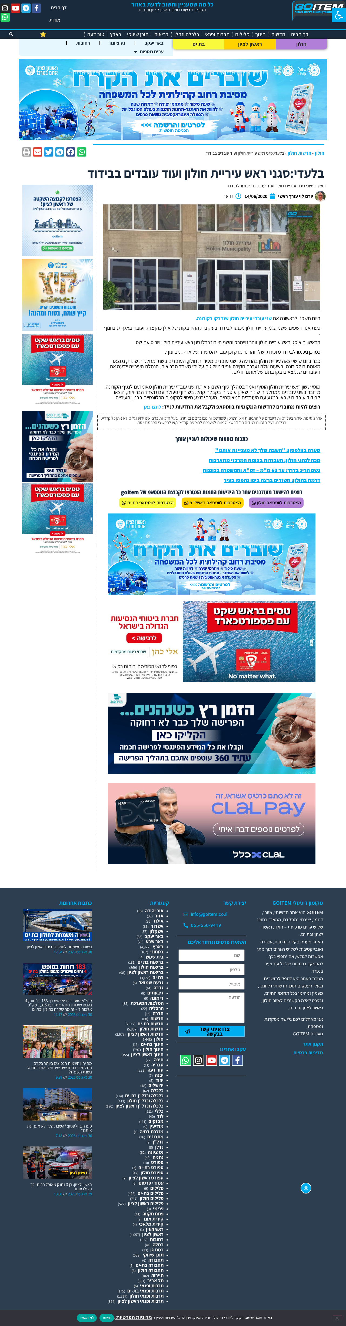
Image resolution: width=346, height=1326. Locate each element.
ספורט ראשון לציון (146, 1178)
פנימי (158, 1208)
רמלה (158, 1244)
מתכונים (155, 1136)
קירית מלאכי (151, 1224)
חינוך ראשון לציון (147, 1054)
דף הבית (59, 7)
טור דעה (95, 34)
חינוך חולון (153, 1049)
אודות (54, 20)
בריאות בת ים (151, 962)
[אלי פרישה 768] (211, 772)
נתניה (158, 1157)
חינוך (260, 34)
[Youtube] (15, 8)
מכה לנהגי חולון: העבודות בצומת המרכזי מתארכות (264, 460)
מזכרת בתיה (152, 1131)
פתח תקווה (153, 1214)
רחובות (83, 43)
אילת (159, 921)
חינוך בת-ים (152, 1044)
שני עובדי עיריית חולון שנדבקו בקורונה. (234, 318)
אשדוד (157, 926)
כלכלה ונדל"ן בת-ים (144, 1095)
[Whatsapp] (5, 17)
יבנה (159, 1075)
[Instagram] (5, 8)
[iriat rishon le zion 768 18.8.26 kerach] (211, 593)
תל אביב (155, 1280)
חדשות (278, 34)
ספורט (157, 1162)
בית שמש (155, 957)
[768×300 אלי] (211, 680)
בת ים (198, 44)
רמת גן (157, 1250)
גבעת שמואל (151, 982)
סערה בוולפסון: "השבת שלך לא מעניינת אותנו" (267, 450)
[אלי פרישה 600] (57, 481)
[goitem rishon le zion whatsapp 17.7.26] (57, 254)
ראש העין (155, 1229)
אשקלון (156, 931)
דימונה (157, 998)
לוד (160, 1116)
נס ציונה (117, 43)
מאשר (106, 1317)
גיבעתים (155, 993)
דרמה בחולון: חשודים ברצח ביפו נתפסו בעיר (272, 480)
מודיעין (156, 1126)
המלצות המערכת (147, 1003)
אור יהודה (154, 910)
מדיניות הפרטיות (133, 1317)
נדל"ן (158, 1142)
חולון (301, 44)
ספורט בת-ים (151, 1167)
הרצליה (156, 1008)
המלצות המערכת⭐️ (61, 34)
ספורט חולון (152, 1172)
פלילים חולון (152, 1198)
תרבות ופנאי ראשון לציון (141, 1301)
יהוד (159, 1080)
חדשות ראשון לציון (146, 1034)
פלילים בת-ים (151, 1193)
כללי (159, 1111)
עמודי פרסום (151, 1183)
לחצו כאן (152, 407)
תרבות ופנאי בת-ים (145, 1291)
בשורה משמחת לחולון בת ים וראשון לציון (59, 947)
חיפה (159, 1059)
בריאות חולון (151, 967)
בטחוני (157, 952)
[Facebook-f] (36, 8)
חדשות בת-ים (151, 1023)
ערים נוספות (152, 51)
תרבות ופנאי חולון (146, 1296)
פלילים (242, 34)
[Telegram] (26, 8)
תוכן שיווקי (137, 34)
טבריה (157, 1065)
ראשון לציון (250, 44)
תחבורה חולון (151, 1270)
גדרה (159, 987)
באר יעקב (154, 43)
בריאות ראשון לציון (145, 972)
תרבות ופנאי (217, 34)
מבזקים (156, 1121)
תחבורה (156, 1260)
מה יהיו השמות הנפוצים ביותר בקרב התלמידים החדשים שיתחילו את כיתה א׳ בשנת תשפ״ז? (59, 1067)
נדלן (159, 1147)
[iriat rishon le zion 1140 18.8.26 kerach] (173, 138)
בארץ (115, 34)
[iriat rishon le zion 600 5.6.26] (57, 329)
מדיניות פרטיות (308, 1052)
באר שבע (155, 941)
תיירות (157, 1275)
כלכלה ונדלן (186, 34)
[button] (339, 15)
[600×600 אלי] (57, 403)
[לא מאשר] (337, 1317)
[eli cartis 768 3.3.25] (211, 862)
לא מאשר (86, 1317)
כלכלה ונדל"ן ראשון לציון (139, 1106)
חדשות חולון (299, 153)
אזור (159, 916)
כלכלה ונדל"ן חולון (145, 1101)
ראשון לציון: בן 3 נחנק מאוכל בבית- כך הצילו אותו (61, 1187)
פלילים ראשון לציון (146, 1203)
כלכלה (157, 1090)
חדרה (158, 1013)
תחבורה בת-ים (150, 1265)
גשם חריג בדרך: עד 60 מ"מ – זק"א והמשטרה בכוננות (261, 470)
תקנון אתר (313, 1044)
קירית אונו (154, 1219)
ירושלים (156, 1085)
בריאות (161, 34)
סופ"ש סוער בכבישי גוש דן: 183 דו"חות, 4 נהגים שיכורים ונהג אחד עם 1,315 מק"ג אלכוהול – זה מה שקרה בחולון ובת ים (58, 1005)
